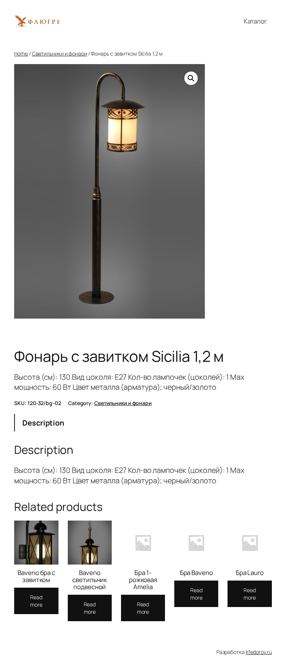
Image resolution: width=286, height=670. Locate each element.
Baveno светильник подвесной (89, 579)
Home (21, 53)
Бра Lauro (250, 572)
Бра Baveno (196, 572)
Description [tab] (43, 423)
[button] (191, 78)
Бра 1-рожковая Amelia (143, 579)
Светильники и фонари (59, 53)
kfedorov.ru (259, 651)
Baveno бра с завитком (36, 576)
